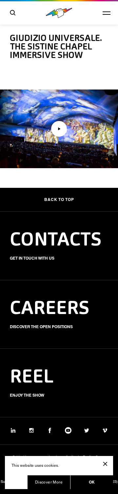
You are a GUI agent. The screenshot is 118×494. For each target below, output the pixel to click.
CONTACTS (56, 240)
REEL (32, 377)
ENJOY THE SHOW (27, 395)
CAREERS (49, 309)
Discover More (49, 482)
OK (92, 482)
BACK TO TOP (59, 199)
